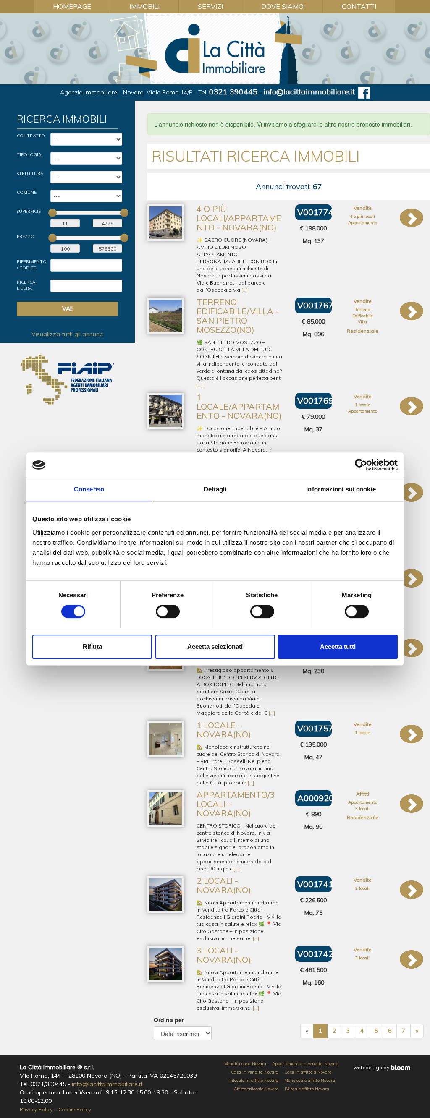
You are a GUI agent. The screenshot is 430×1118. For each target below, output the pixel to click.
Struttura (30, 173)
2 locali (362, 888)
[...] (244, 290)
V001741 (315, 884)
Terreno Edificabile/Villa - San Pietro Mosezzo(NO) (238, 316)
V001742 (315, 953)
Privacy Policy (36, 1109)
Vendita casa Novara (245, 1063)
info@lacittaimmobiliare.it (309, 92)
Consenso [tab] (89, 489)
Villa (362, 321)
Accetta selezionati (215, 646)
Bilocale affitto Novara (307, 1089)
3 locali (362, 808)
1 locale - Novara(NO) (224, 729)
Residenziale (362, 331)
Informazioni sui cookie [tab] (340, 489)
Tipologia (29, 154)
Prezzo (25, 236)
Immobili (144, 6)
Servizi (210, 6)
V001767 (315, 305)
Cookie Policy (74, 1109)
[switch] (168, 611)
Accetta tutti (338, 646)
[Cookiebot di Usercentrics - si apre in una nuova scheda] (361, 465)
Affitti (362, 794)
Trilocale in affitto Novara (253, 1080)
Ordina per (169, 1020)
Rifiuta (92, 646)
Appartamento (362, 222)
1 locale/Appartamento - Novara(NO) (239, 406)
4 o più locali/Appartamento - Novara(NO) (239, 218)
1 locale (362, 404)
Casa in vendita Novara (254, 1072)
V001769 (315, 400)
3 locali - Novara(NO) (224, 955)
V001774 (315, 212)
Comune (27, 192)
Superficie (29, 211)
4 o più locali (362, 216)
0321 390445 (233, 92)
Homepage (72, 6)
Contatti (359, 6)
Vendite (363, 208)
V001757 (315, 728)
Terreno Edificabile (362, 312)
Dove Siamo (282, 6)
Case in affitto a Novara (308, 1072)
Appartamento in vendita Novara (305, 1063)
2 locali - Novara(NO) (224, 885)
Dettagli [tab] (215, 489)
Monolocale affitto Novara (309, 1080)
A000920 (315, 798)
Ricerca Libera (26, 285)
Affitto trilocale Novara (256, 1089)
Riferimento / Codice (32, 264)
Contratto (31, 135)
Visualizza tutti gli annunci (67, 334)
